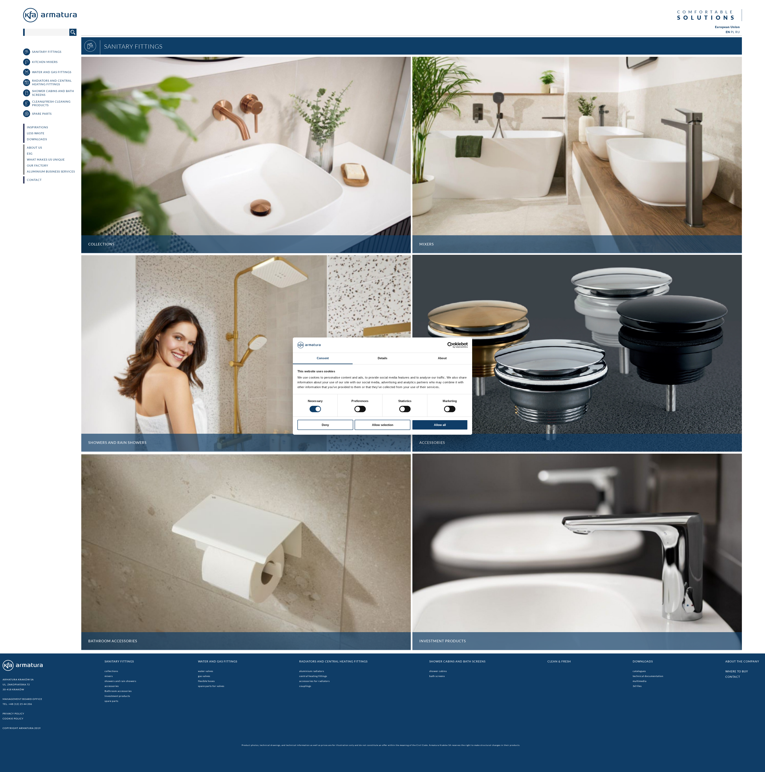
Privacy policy (13, 713)
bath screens (437, 676)
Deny (325, 425)
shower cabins (438, 671)
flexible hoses (206, 681)
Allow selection (382, 425)
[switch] (360, 409)
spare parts (111, 700)
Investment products (117, 696)
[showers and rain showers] (246, 353)
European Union (727, 27)
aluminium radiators (311, 671)
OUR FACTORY (37, 165)
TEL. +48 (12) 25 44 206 (17, 703)
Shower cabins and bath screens (457, 661)
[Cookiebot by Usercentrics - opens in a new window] (450, 345)
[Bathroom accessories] (246, 552)
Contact (34, 180)
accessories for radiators (314, 681)
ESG (29, 153)
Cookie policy (13, 718)
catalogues (639, 671)
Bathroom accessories (118, 691)
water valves (205, 671)
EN (728, 32)
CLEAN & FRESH (559, 661)
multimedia (639, 681)
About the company (742, 661)
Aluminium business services (51, 171)
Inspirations (37, 127)
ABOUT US (34, 147)
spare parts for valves (211, 686)
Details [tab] (382, 358)
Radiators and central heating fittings (333, 661)
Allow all (440, 425)
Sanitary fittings (119, 661)
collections (111, 671)
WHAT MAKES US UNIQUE (46, 159)
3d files (637, 686)
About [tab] (442, 358)
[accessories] (577, 353)
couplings (305, 686)
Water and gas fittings (217, 661)
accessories (112, 686)
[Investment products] (577, 552)
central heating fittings (313, 676)
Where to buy (736, 671)
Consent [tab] (323, 358)
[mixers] (577, 155)
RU (737, 32)
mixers (109, 676)
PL (733, 32)
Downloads (37, 139)
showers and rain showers (120, 681)
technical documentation (648, 676)
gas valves (204, 676)
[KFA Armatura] (50, 21)
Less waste (35, 133)
